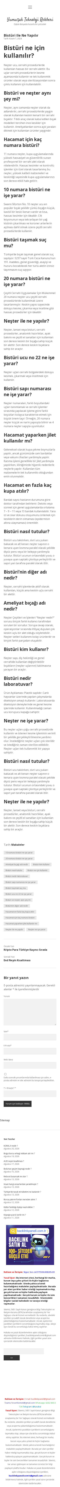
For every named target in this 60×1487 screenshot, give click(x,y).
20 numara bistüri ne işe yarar (19, 858)
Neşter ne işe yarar (36, 929)
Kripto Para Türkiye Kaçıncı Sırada (25, 949)
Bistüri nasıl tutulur (14, 870)
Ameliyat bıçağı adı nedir (17, 864)
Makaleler (17, 844)
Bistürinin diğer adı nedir (17, 905)
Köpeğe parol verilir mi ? (15, 1214)
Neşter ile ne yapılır (14, 929)
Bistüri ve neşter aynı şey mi (18, 900)
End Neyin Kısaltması (17, 960)
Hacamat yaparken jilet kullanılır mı (21, 923)
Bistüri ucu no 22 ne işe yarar (19, 894)
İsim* (6, 1031)
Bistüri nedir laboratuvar (17, 876)
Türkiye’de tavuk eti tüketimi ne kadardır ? (22, 1191)
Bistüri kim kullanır (41, 864)
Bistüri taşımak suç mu (16, 888)
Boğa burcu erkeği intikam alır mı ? (19, 1153)
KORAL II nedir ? (11, 1145)
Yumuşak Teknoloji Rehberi (30, 20)
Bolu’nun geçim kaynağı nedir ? (17, 1168)
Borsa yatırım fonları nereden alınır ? (20, 1199)
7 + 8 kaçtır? (10, 1088)
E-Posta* (8, 1045)
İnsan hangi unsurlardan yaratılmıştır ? (21, 1184)
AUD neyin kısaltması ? (14, 1161)
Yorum (7, 996)
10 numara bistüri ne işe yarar (19, 852)
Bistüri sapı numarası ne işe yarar (21, 882)
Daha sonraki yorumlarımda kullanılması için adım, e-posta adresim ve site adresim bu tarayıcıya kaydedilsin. (29, 1079)
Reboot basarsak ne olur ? (15, 1176)
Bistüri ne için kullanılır (38, 870)
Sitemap (5, 1120)
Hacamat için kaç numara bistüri (20, 917)
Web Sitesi (8, 1059)
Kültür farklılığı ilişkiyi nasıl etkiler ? (19, 1207)
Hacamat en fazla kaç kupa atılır (20, 911)
